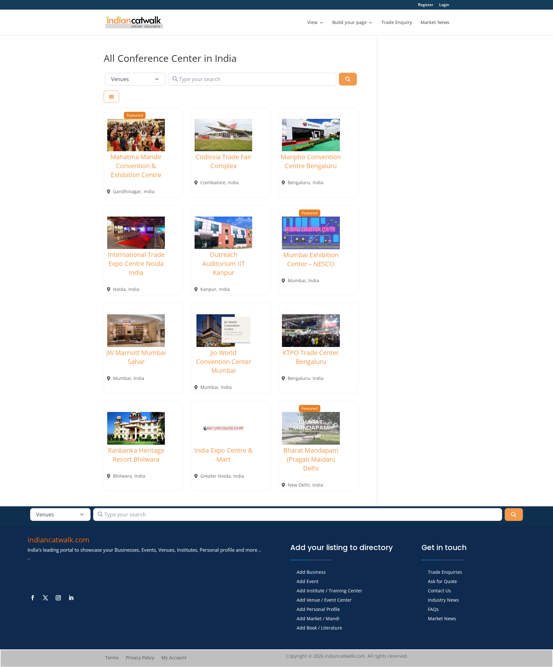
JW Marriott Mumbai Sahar (136, 357)
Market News (435, 22)
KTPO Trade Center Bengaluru (311, 357)
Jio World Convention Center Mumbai (223, 361)
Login (444, 5)
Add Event (307, 581)
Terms (112, 658)
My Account (173, 658)
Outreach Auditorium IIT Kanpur (223, 263)
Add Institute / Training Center (329, 591)
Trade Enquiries (445, 572)
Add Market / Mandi (318, 619)
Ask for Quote (442, 581)
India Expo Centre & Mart (223, 455)
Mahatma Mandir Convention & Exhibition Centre (136, 165)
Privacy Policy (140, 658)
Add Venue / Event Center (324, 600)
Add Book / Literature (319, 628)
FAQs (433, 609)
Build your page (349, 22)
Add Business (311, 572)
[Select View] (111, 97)
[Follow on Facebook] (33, 598)
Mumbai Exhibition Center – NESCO (311, 259)
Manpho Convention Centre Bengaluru (311, 161)
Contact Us (439, 591)
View (312, 22)
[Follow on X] (45, 598)
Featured (135, 115)
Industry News (443, 600)
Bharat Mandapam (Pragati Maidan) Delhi (311, 459)
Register (425, 5)
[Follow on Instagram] (58, 598)
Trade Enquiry (396, 22)
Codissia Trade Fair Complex (224, 161)
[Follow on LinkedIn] (71, 598)
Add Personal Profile (318, 609)
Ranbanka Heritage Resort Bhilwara (136, 455)
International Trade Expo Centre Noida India (136, 263)
